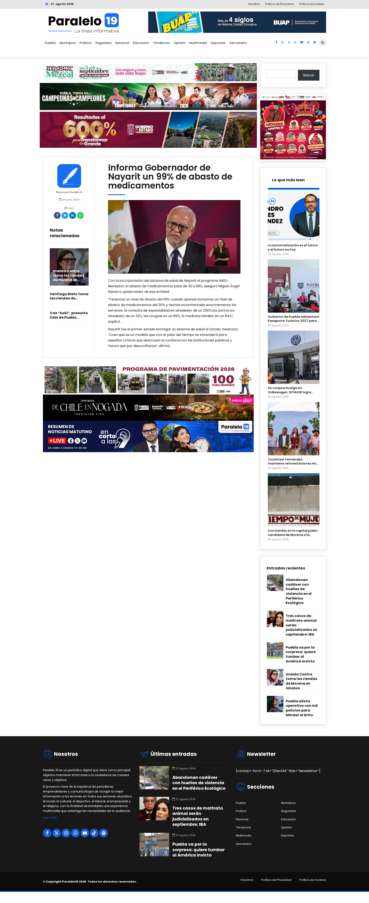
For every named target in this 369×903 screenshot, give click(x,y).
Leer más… (51, 818)
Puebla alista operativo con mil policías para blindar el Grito (302, 708)
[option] (174, 237)
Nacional (122, 43)
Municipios (68, 43)
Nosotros (247, 880)
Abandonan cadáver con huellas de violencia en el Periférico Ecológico (299, 591)
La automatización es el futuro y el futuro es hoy (293, 247)
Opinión (180, 43)
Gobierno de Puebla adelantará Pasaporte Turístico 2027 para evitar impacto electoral (293, 319)
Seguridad (103, 43)
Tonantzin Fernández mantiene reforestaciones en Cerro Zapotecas (292, 461)
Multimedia (198, 43)
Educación (141, 43)
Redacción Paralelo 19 (69, 192)
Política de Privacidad (276, 880)
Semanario (238, 43)
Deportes (218, 43)
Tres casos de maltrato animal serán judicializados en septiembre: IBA (301, 625)
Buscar (309, 75)
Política (85, 43)
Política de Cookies (312, 880)
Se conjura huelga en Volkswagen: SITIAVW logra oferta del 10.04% (289, 390)
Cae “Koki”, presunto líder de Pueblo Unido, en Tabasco (69, 317)
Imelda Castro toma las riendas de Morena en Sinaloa (68, 278)
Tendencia (161, 43)
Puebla (50, 43)
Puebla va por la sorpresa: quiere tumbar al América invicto (301, 654)
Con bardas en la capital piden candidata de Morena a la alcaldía (293, 533)
